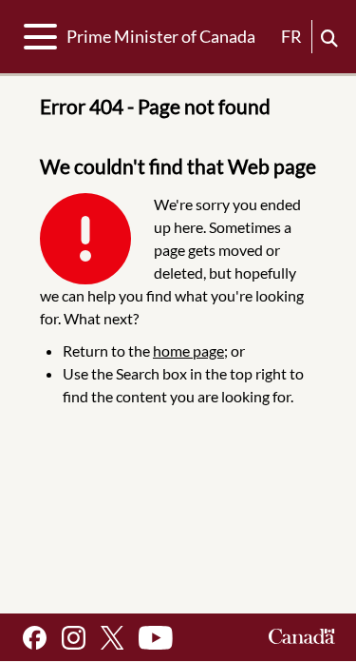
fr (291, 36)
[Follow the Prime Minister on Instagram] (73, 638)
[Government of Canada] (302, 638)
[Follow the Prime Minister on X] (112, 638)
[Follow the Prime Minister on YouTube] (156, 638)
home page (188, 350)
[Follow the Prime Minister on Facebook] (35, 638)
